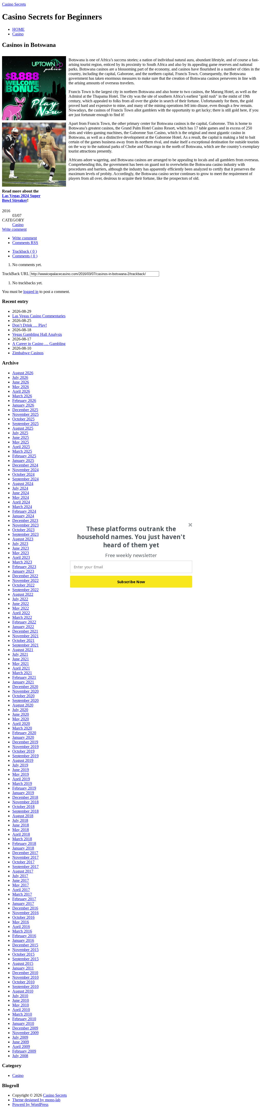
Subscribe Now (131, 581)
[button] (131, 537)
